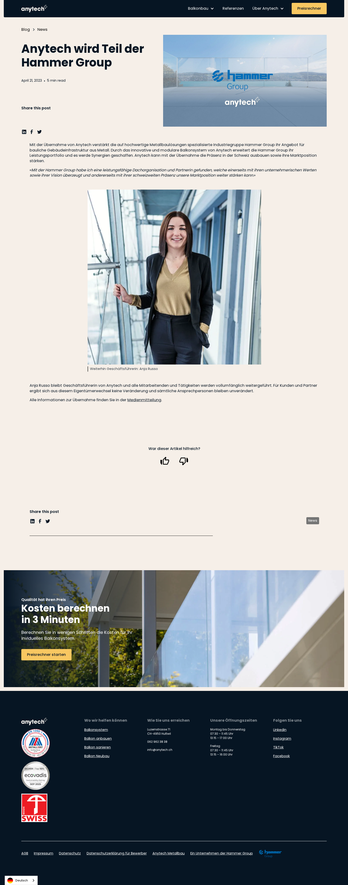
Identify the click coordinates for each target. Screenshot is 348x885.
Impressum (43, 853)
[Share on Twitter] (39, 133)
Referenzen (233, 8)
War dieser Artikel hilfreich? (174, 448)
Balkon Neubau (96, 756)
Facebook (281, 756)
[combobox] (21, 880)
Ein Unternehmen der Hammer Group (221, 853)
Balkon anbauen (98, 738)
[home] (35, 8)
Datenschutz (70, 853)
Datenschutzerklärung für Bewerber (117, 853)
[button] (201, 8)
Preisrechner (309, 8)
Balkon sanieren (97, 747)
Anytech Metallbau (168, 853)
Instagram (282, 738)
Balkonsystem (96, 729)
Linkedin (279, 729)
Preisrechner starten (46, 654)
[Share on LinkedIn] (24, 133)
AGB (24, 853)
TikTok (278, 747)
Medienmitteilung (144, 400)
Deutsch (21, 880)
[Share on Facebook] (32, 133)
